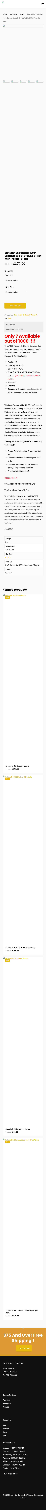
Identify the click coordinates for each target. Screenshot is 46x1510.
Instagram (7, 1403)
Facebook (6, 1400)
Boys (5, 1432)
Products (13, 14)
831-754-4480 (11, 1375)
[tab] (23, 324)
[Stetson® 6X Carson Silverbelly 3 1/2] (23, 1222)
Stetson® (26, 315)
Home (5, 14)
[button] (43, 4)
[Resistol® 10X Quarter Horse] (23, 1041)
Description (10, 324)
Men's (20, 315)
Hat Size (9, 275)
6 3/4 (7, 557)
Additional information (14, 329)
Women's (34, 315)
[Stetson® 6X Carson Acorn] (23, 678)
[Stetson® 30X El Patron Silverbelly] (23, 859)
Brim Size (10, 287)
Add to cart (15, 305)
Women (6, 1429)
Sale (4, 1435)
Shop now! (24, 1348)
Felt (9, 318)
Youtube (6, 1407)
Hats (22, 14)
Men (4, 1425)
